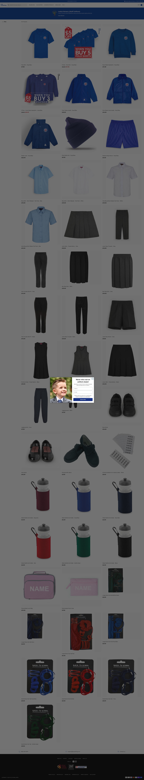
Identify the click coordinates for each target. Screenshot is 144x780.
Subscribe (83, 399)
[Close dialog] (92, 379)
